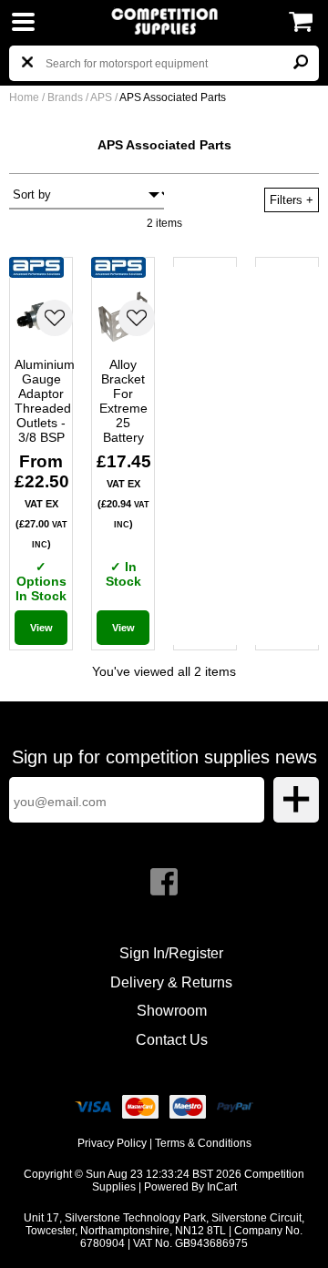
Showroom (172, 1010)
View (41, 627)
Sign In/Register (171, 953)
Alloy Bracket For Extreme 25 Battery (123, 401)
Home (24, 97)
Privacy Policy (112, 1143)
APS (102, 97)
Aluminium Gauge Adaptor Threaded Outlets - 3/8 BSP (41, 401)
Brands (65, 97)
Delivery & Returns (171, 982)
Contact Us (172, 1040)
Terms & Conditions (203, 1143)
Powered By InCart (190, 1187)
